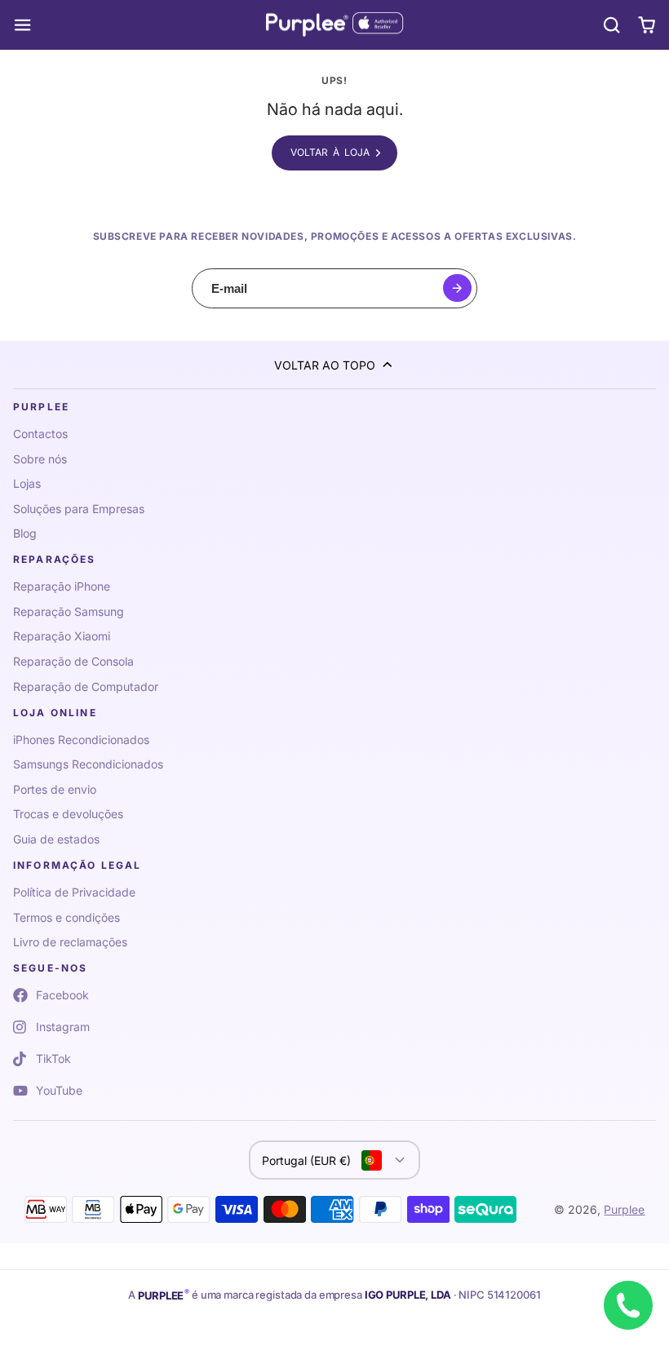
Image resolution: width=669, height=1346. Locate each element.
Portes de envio (54, 789)
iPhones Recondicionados (81, 739)
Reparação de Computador (85, 686)
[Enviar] (457, 288)
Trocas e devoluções (68, 814)
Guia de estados (56, 839)
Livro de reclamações (70, 942)
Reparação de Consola (73, 661)
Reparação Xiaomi (61, 636)
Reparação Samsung (68, 611)
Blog (25, 533)
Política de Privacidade (74, 892)
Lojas (27, 483)
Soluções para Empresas (78, 509)
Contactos (40, 434)
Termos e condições (66, 917)
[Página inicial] (334, 25)
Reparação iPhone (61, 586)
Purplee (624, 1209)
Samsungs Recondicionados (88, 764)
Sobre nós (40, 459)
